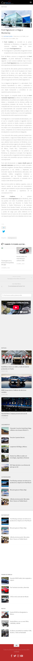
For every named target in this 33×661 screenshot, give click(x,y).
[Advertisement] (16, 330)
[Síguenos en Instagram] (18, 656)
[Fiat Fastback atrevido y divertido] (5, 590)
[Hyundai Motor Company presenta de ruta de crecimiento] (16, 404)
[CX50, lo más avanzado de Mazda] (5, 599)
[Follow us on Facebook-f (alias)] (11, 656)
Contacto (16, 652)
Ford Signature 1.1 (12, 238)
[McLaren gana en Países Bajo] (5, 492)
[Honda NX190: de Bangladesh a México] (5, 614)
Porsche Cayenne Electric (17, 437)
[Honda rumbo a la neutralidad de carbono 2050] (24, 250)
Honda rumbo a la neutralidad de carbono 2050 (21, 258)
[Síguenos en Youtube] (21, 656)
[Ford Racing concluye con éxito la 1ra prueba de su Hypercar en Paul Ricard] (5, 483)
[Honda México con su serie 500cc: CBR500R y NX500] (5, 624)
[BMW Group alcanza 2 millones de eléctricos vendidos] (16, 381)
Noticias (4, 7)
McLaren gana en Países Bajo (18, 490)
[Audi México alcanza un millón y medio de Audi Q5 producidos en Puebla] (16, 357)
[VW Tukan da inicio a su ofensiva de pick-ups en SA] (5, 467)
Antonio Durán (8, 36)
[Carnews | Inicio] (9, 2)
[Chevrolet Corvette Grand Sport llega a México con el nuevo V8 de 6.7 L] (5, 430)
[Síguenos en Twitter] (15, 656)
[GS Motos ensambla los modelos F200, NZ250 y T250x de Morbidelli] (5, 633)
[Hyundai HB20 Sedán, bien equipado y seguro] (5, 580)
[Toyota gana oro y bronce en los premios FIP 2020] (8, 252)
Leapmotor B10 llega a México (18, 447)
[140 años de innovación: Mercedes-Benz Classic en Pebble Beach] (5, 501)
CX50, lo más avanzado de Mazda (19, 596)
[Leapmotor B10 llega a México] (5, 449)
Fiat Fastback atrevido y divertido (19, 587)
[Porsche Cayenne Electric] (5, 440)
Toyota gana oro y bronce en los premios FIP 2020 (7, 263)
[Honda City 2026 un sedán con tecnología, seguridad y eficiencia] (5, 458)
